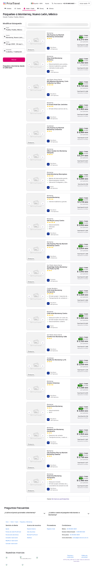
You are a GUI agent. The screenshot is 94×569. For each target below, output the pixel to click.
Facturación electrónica (12, 534)
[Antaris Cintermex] (36, 389)
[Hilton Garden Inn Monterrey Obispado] (36, 157)
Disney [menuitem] (42, 8)
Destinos (29, 537)
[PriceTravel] (11, 3)
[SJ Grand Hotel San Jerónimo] (36, 110)
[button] (64, 3)
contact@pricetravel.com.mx (80, 537)
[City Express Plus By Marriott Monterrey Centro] (36, 250)
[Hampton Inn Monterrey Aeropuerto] (36, 435)
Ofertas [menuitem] (51, 8)
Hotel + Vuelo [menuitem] (30, 8)
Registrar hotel (51, 529)
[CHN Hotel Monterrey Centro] (36, 319)
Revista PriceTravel (32, 534)
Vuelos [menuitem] (19, 8)
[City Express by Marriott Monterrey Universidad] (36, 41)
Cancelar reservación (11, 543)
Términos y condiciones (70, 556)
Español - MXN (38, 3)
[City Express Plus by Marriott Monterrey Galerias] (36, 459)
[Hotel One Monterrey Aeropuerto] (36, 482)
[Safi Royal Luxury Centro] (36, 226)
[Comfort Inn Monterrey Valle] (36, 343)
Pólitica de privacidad (84, 556)
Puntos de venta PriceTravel (13, 531)
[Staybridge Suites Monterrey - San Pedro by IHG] (36, 273)
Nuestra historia (31, 529)
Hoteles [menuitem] (9, 8)
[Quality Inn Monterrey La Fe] (36, 366)
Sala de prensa (31, 531)
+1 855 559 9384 (80, 531)
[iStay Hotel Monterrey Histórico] (36, 64)
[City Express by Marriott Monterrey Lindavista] (36, 134)
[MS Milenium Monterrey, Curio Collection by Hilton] (36, 87)
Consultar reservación (12, 537)
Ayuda (47, 3)
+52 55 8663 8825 (71, 529)
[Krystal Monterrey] (36, 203)
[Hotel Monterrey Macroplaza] (36, 180)
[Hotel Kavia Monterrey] (36, 412)
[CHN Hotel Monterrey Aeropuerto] (36, 296)
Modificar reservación (12, 540)
